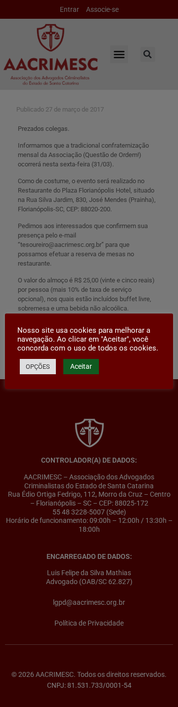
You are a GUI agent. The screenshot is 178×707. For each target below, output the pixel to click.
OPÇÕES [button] (38, 366)
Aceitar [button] (81, 366)
